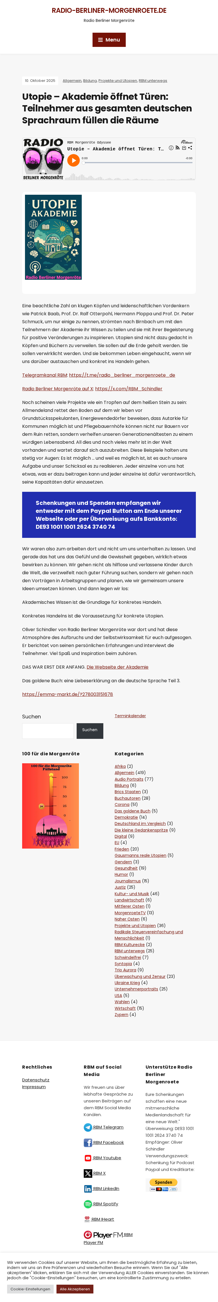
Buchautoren (128, 798)
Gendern (123, 862)
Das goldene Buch (132, 811)
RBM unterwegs (153, 80)
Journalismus (128, 881)
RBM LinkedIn (105, 1188)
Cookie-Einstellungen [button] (30, 1289)
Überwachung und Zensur (140, 976)
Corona (122, 804)
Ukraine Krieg (127, 983)
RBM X (99, 1173)
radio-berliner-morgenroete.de (109, 10)
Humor (121, 874)
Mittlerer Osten (129, 906)
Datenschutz (35, 1080)
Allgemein (72, 80)
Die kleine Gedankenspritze (141, 830)
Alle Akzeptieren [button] (75, 1289)
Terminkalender (130, 716)
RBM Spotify (105, 1204)
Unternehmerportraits (136, 989)
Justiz (120, 887)
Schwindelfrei (128, 957)
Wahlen (122, 1002)
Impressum (34, 1087)
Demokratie (126, 817)
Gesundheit (126, 868)
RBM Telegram (107, 1127)
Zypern (121, 1014)
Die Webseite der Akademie (117, 667)
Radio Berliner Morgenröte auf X (57, 388)
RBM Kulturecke (130, 945)
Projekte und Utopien (117, 80)
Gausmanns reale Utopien (140, 855)
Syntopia (123, 964)
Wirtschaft (125, 1008)
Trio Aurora (125, 970)
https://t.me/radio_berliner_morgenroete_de (122, 375)
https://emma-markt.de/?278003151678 (67, 694)
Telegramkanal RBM (44, 375)
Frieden (122, 849)
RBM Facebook (108, 1142)
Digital (121, 836)
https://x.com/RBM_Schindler (128, 388)
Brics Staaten (128, 792)
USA (118, 995)
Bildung (90, 80)
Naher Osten (127, 919)
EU (117, 842)
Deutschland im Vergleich (140, 823)
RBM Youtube (106, 1158)
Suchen (31, 716)
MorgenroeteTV (130, 913)
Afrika (120, 766)
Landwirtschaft (129, 900)
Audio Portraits (129, 779)
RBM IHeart (102, 1219)
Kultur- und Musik (132, 894)
